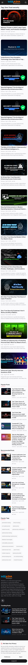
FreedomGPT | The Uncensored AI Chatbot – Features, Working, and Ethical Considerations (18, 426)
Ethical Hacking (16, 522)
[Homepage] (14, 2)
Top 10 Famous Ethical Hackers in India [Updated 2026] (19, 508)
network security (5, 529)
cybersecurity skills (17, 553)
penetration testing (6, 522)
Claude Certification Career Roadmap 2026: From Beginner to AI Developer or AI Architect (19, 496)
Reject (20, 657)
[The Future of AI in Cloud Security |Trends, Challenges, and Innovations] (14, 257)
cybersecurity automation (8, 546)
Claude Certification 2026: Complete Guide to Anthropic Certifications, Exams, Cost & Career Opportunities (19, 471)
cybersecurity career (6, 560)
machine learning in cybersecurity (9, 536)
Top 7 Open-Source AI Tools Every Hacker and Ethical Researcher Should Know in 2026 (19, 404)
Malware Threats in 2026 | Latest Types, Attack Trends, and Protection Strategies (14, 28)
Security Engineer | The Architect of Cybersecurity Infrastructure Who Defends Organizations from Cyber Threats (12, 88)
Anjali (2, 344)
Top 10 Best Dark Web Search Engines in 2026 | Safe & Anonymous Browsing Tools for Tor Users (19, 392)
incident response (6, 553)
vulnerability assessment (7, 543)
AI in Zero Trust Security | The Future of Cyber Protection (13, 298)
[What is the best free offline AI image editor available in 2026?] (6, 631)
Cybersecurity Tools (6, 549)
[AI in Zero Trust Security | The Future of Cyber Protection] (14, 287)
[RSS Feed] (2, 600)
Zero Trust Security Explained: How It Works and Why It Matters (12, 311)
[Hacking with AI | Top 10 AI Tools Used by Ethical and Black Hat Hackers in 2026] (6, 611)
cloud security (19, 546)
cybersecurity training (7, 532)
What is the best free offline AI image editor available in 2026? (18, 630)
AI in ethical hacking (18, 556)
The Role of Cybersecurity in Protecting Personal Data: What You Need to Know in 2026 (13, 341)
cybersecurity (16, 526)
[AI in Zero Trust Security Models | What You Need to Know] (14, 227)
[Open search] (25, 2)
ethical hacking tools (6, 556)
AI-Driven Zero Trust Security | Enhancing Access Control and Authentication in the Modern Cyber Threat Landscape (12, 178)
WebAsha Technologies (7, 539)
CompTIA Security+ (18, 560)
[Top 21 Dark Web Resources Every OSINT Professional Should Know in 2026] (6, 415)
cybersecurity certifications (18, 529)
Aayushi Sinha (15, 461)
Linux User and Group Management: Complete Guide (18, 484)
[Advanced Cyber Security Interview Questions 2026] (14, 361)
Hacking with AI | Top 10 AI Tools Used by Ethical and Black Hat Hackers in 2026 (19, 610)
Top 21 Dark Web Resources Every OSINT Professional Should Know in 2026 (19, 415)
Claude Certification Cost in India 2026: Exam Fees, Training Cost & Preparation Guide (19, 457)
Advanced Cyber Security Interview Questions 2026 (12, 371)
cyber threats (16, 549)
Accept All (14, 661)
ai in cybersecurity (6, 526)
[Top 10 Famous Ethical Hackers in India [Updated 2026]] (6, 509)
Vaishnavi (3, 31)
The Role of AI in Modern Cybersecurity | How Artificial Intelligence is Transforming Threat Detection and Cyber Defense (13, 148)
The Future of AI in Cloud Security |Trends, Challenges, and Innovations (13, 268)
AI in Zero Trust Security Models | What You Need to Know (13, 238)
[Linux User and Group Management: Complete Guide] (6, 485)
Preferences (7, 657)
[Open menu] (2, 2)
